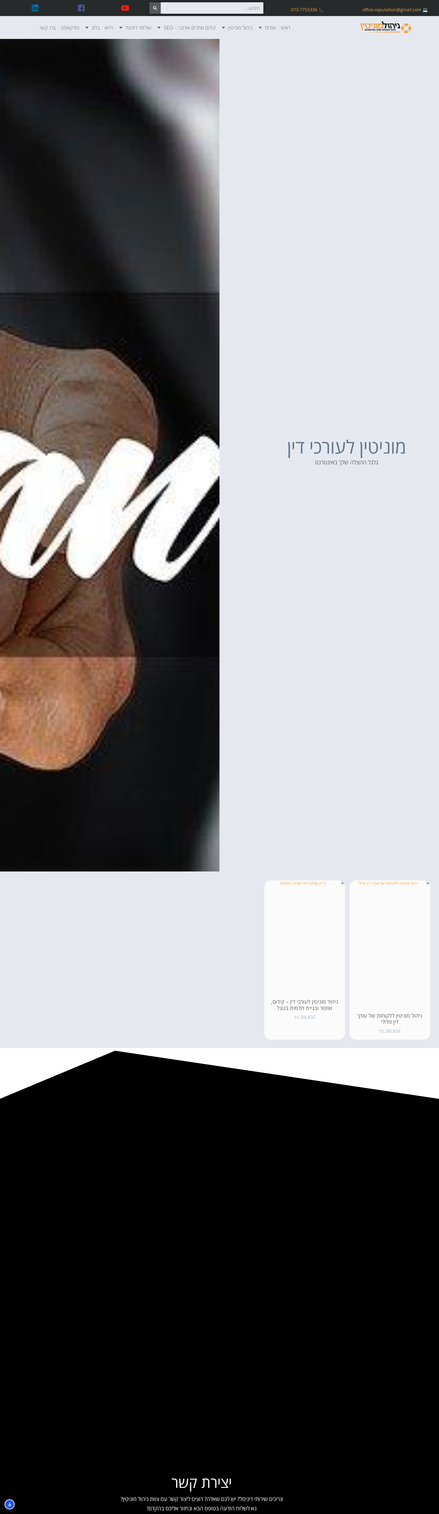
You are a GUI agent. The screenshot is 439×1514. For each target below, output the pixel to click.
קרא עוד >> (389, 1030)
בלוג (95, 27)
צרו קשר (47, 27)
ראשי (285, 27)
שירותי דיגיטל (138, 27)
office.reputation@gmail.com (391, 9)
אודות (270, 27)
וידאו (108, 27)
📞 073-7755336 (307, 9)
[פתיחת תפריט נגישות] (10, 1504)
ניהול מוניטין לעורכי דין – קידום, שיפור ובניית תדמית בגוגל (304, 1005)
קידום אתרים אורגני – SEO (190, 27)
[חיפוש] (155, 8)
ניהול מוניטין (240, 27)
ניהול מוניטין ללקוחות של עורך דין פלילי (390, 1019)
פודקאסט (70, 27)
